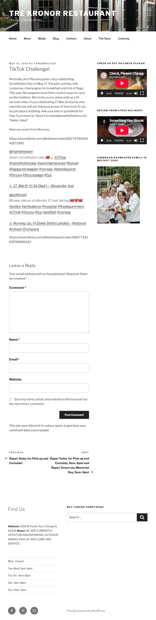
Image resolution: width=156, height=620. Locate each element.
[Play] (102, 93)
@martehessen (21, 151)
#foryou (15, 175)
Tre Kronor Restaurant (62, 13)
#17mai (60, 157)
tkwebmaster (45, 63)
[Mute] (136, 93)
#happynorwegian (23, 169)
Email (14, 359)
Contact (71, 38)
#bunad (72, 163)
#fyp (48, 175)
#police (15, 206)
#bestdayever (65, 169)
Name (14, 339)
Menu (27, 38)
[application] (122, 83)
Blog (56, 38)
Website (15, 379)
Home (13, 38)
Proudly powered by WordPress (86, 610)
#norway (46, 169)
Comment (17, 287)
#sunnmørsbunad (51, 163)
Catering (123, 38)
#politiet (49, 212)
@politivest (18, 195)
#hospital (49, 206)
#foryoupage (33, 175)
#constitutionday (23, 163)
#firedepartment (70, 206)
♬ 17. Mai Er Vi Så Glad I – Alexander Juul (41, 186)
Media (42, 38)
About (88, 38)
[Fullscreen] (142, 93)
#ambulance (31, 206)
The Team (105, 38)
